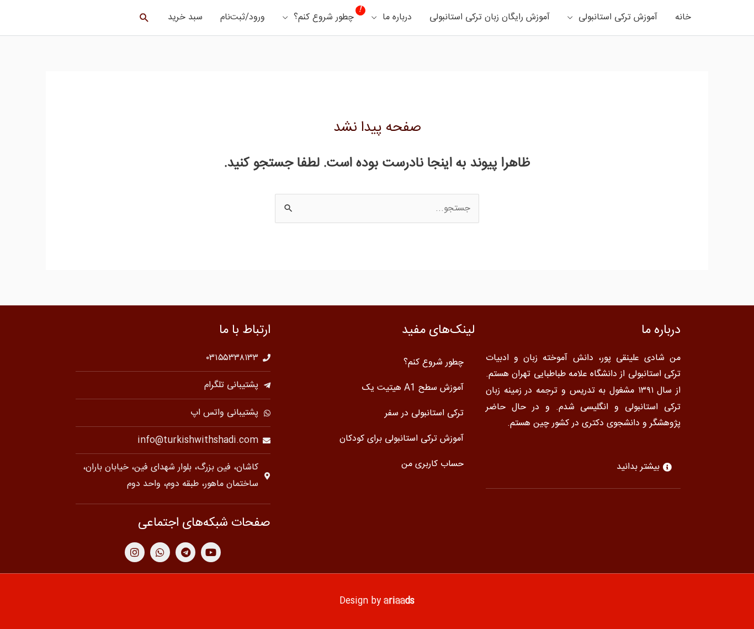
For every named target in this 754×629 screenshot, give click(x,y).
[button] (144, 18)
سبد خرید (185, 17)
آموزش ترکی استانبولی (617, 17)
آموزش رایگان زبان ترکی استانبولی (489, 17)
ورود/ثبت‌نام (242, 17)
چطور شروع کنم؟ (324, 17)
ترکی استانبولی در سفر (424, 413)
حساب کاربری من (432, 464)
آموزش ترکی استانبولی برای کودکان (401, 438)
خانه (683, 17)
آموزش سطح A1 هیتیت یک (413, 387)
